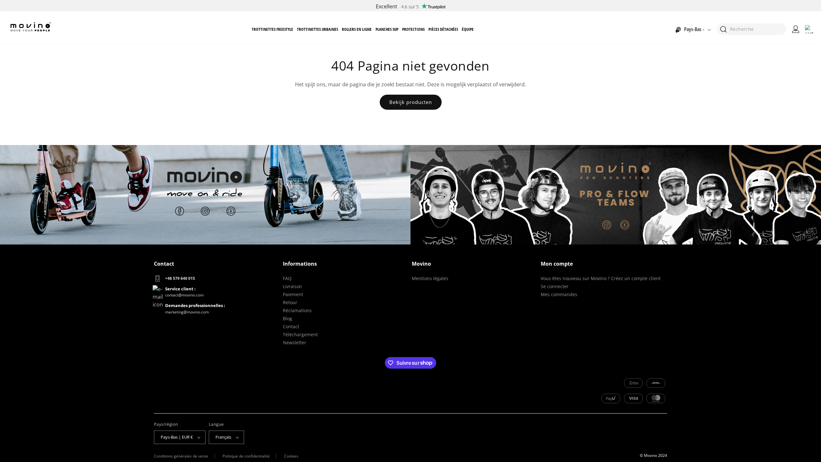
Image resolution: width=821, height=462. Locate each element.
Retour (290, 302)
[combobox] (751, 29)
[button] (272, 29)
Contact (291, 326)
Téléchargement (300, 334)
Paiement (293, 294)
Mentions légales (430, 278)
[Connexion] (795, 29)
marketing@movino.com (187, 312)
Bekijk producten (410, 102)
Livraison (292, 286)
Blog (287, 318)
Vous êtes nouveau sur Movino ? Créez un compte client (601, 278)
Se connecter (555, 286)
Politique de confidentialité (246, 456)
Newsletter (294, 342)
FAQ (287, 278)
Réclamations (297, 310)
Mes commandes (559, 294)
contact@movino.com (184, 295)
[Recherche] (723, 29)
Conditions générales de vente (181, 456)
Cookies (291, 456)
